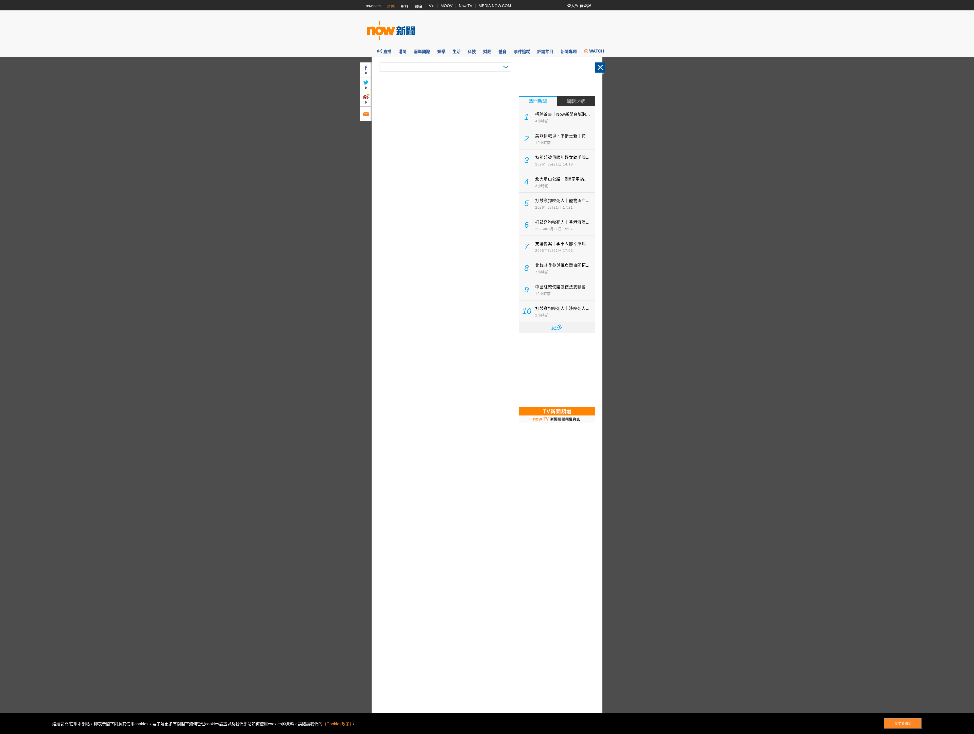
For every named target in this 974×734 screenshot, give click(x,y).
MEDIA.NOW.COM (495, 6)
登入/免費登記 (579, 6)
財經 (405, 6)
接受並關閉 (903, 724)
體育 (419, 6)
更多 (556, 327)
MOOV (447, 6)
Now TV (465, 6)
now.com (373, 6)
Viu (431, 6)
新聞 (391, 6)
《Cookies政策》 (337, 724)
